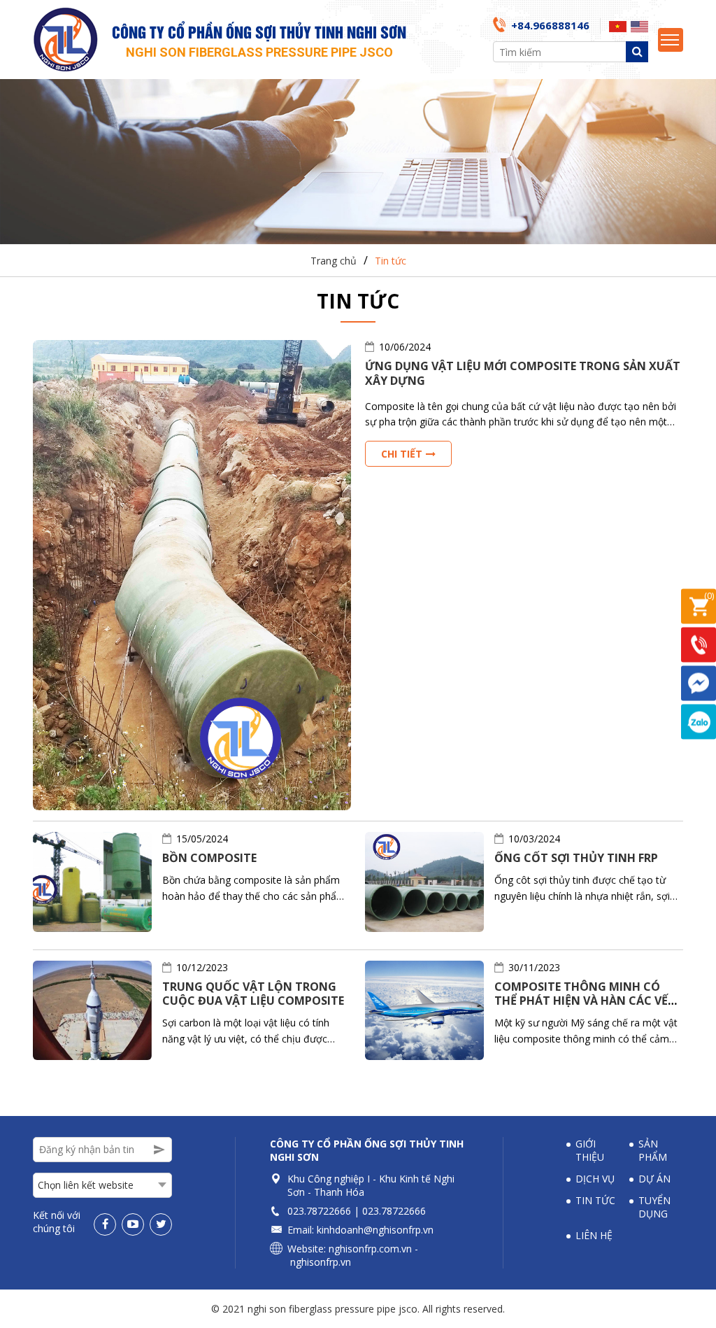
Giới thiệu (589, 1150)
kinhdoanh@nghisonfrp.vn (375, 1229)
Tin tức (390, 260)
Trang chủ (333, 260)
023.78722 (310, 1210)
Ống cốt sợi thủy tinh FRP (576, 858)
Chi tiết (401, 453)
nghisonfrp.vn (320, 1262)
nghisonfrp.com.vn (370, 1248)
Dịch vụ (595, 1178)
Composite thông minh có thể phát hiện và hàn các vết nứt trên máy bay (584, 1001)
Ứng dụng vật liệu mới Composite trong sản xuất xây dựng (522, 373)
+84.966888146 (550, 25)
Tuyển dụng (654, 1207)
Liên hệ (594, 1235)
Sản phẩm (652, 1150)
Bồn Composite (209, 858)
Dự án (654, 1178)
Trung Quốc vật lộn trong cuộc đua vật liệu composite (253, 994)
